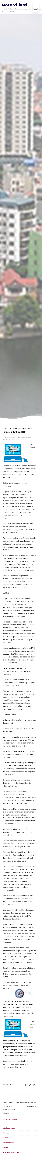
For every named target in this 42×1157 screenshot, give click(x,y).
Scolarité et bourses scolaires (12, 1152)
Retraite (5, 1147)
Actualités (23, 437)
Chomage (6, 1133)
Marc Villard (14, 5)
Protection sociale (8, 1142)
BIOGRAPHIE (7, 1119)
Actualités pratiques (9, 1128)
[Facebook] (25, 1085)
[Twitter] (30, 1085)
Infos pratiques (13, 439)
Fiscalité (5, 1138)
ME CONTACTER (17, 1119)
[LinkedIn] (34, 1085)
